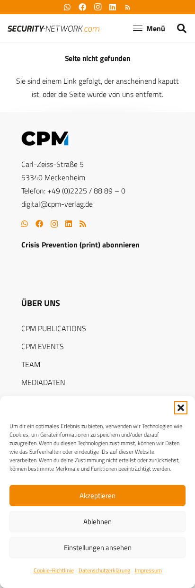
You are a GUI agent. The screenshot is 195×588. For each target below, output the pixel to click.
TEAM (30, 364)
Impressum (148, 570)
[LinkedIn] (68, 224)
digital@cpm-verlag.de (57, 204)
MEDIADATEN (43, 382)
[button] (181, 407)
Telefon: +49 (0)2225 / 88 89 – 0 (73, 190)
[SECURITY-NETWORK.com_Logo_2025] (53, 28)
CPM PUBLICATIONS (53, 328)
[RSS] (83, 224)
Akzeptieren (97, 495)
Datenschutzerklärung (104, 570)
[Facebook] (39, 224)
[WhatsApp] (24, 224)
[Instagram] (54, 224)
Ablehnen (97, 521)
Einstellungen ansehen (98, 547)
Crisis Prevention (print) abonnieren (80, 244)
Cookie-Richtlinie (54, 570)
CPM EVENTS (42, 346)
